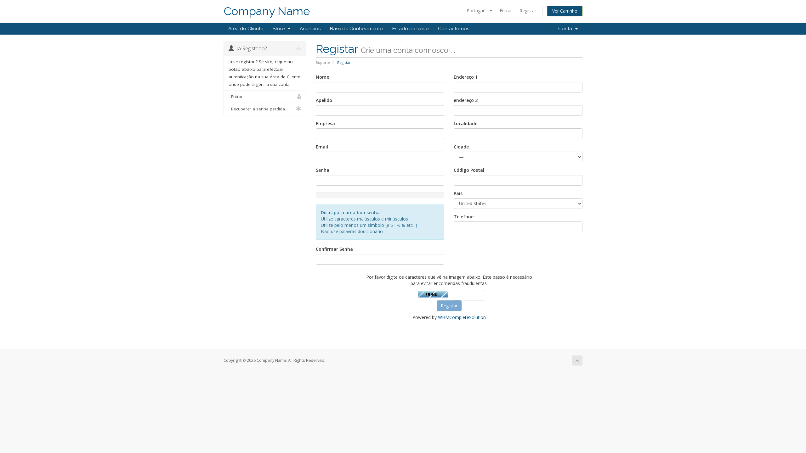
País (458, 193)
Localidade (465, 123)
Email (322, 147)
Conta (566, 28)
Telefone (464, 217)
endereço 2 (466, 100)
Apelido (324, 100)
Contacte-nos (453, 28)
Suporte (323, 62)
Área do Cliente (245, 28)
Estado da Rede (410, 28)
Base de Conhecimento (356, 28)
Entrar (506, 11)
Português (478, 11)
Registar (527, 11)
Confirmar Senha (334, 249)
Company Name (267, 11)
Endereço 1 (466, 77)
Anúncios (310, 28)
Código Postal (469, 170)
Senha (322, 170)
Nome (322, 77)
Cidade (461, 147)
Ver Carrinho (564, 11)
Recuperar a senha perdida (257, 109)
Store (280, 28)
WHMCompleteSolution (462, 317)
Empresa (325, 123)
